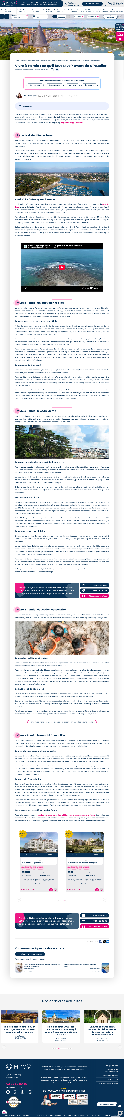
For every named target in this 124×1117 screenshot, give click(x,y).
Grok (72, 85)
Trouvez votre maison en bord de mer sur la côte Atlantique (62, 722)
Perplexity (54, 85)
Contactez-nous (92, 3)
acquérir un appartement (72, 123)
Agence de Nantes (87, 10)
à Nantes (22, 10)
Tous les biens (38, 16)
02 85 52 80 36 (100, 590)
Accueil (17, 60)
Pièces (79, 16)
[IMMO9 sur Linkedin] (29, 1092)
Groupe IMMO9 (111, 1066)
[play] (57, 69)
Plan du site (113, 1080)
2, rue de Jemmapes (73, 3)
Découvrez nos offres (98, 596)
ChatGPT (35, 85)
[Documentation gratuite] (51, 889)
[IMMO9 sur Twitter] (15, 1092)
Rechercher (110, 16)
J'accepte (115, 1115)
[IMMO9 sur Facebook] (8, 1092)
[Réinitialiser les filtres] (120, 16)
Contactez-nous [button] (107, 1104)
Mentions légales (110, 1076)
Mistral (89, 85)
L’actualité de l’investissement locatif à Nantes (54, 60)
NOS (120, 36)
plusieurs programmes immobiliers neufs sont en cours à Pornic (66, 815)
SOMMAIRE (27, 106)
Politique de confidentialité (111, 1071)
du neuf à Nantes (102, 10)
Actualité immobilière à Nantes (30, 60)
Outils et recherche (116, 10)
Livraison (93, 16)
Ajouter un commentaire (31, 954)
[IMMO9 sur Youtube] (22, 1092)
